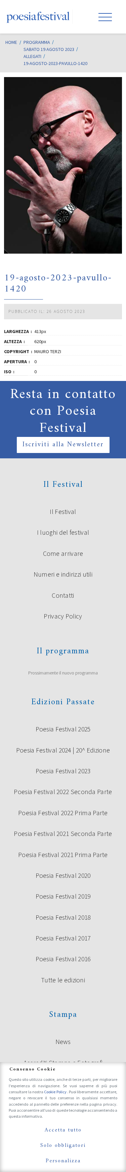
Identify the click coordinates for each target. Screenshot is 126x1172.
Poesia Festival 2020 (63, 875)
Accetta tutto (63, 1130)
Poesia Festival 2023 (63, 771)
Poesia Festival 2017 (63, 938)
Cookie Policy (55, 1091)
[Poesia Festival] (38, 17)
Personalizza (63, 1161)
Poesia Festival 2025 (63, 729)
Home (11, 42)
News (63, 1042)
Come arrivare (63, 553)
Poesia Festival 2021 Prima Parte (63, 855)
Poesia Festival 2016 (63, 959)
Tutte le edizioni (63, 980)
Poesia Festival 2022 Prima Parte (63, 813)
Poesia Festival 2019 (63, 896)
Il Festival (63, 512)
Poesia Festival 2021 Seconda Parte (63, 834)
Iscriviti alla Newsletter (63, 445)
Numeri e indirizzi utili (63, 574)
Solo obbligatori (63, 1145)
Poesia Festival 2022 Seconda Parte (63, 792)
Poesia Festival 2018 (63, 917)
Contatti (63, 595)
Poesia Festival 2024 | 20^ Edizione (63, 750)
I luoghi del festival (63, 532)
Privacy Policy (63, 616)
